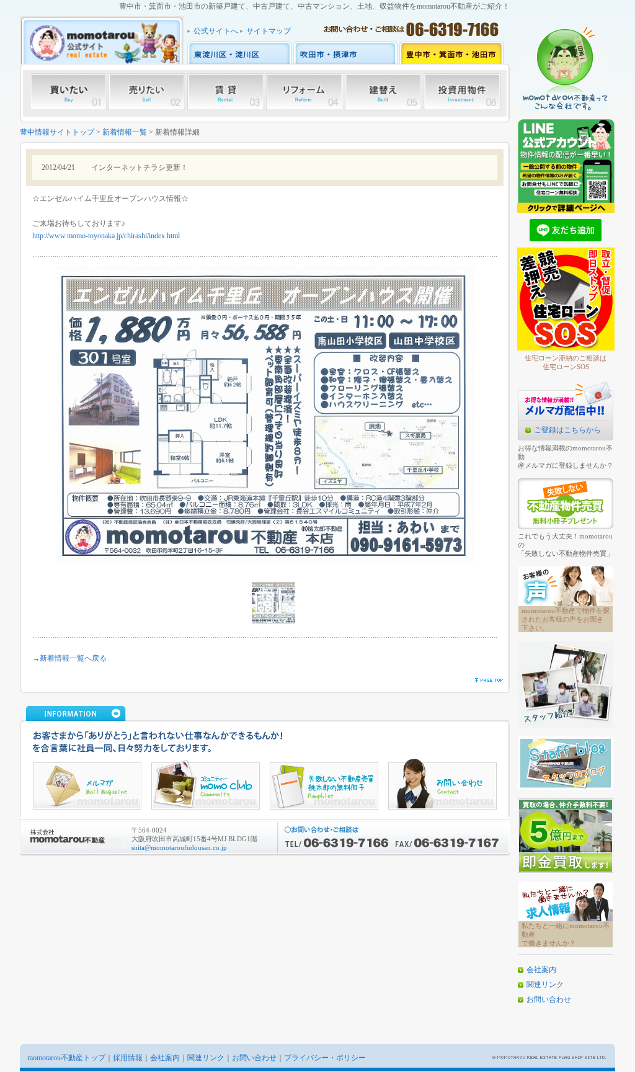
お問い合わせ (548, 999)
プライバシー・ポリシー (325, 1057)
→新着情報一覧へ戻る (69, 658)
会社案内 (541, 969)
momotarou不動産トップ (66, 1057)
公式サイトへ (215, 31)
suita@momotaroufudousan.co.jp (179, 847)
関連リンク (545, 984)
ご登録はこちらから (567, 430)
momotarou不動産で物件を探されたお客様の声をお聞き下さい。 (566, 619)
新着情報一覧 (124, 132)
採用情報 (128, 1057)
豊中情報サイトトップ (57, 132)
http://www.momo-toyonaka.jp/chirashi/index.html (106, 235)
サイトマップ (268, 31)
